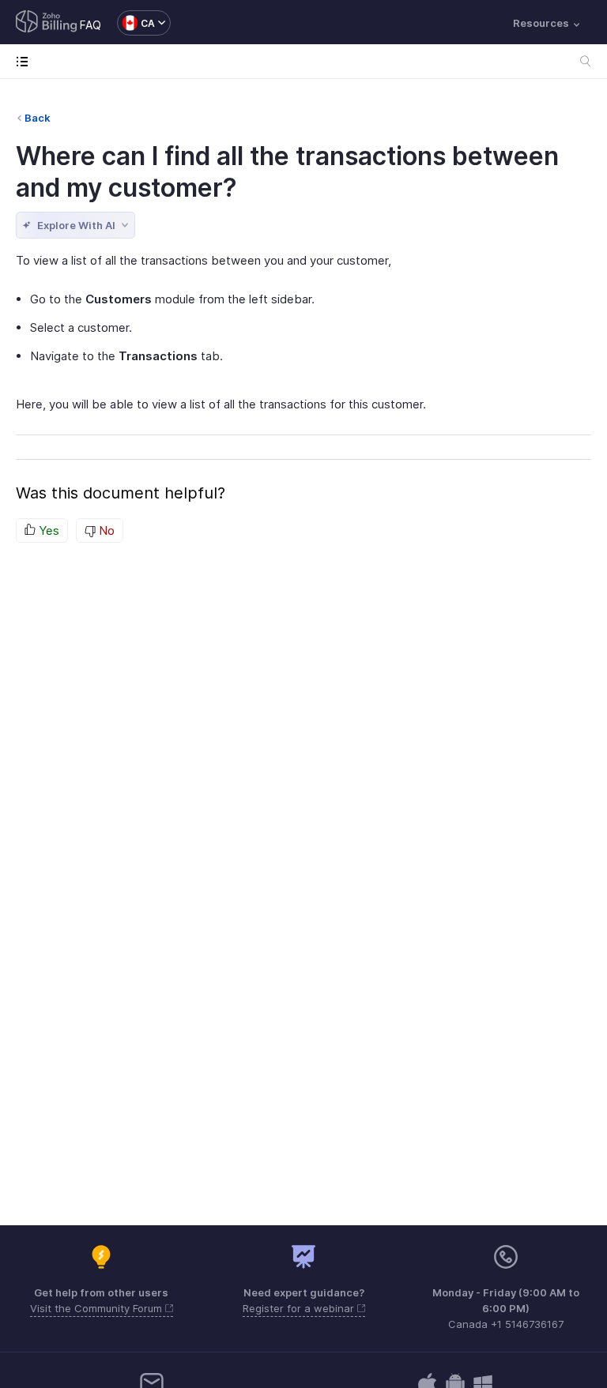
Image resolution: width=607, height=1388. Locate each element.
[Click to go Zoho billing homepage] (46, 23)
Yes (47, 530)
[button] (136, 23)
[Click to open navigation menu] (26, 61)
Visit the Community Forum (97, 1308)
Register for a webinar (300, 1308)
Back (38, 117)
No (105, 530)
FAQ (90, 25)
